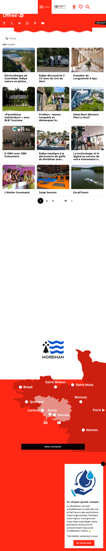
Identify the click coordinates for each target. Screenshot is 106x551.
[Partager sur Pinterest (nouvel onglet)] (35, 23)
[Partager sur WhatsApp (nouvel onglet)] (27, 23)
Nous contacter (53, 446)
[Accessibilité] (74, 7)
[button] (87, 7)
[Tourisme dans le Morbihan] (60, 6)
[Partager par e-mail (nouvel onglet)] (42, 23)
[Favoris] (81, 7)
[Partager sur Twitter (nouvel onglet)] (11, 23)
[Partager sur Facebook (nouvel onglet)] (4, 23)
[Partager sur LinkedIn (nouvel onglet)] (19, 23)
